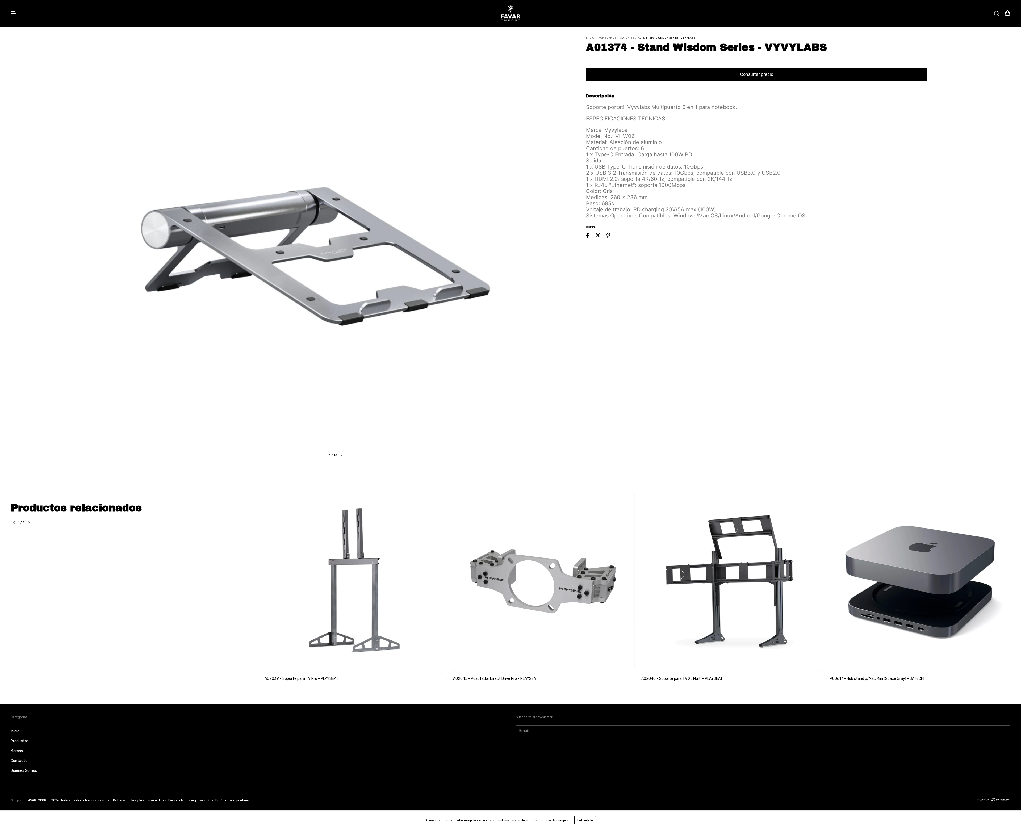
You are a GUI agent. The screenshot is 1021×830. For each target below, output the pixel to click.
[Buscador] (996, 13)
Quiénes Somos (24, 770)
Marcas (17, 751)
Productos (20, 741)
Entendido (585, 820)
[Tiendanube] (993, 800)
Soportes (627, 37)
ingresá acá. (200, 800)
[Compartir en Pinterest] (608, 235)
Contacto (19, 760)
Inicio (590, 37)
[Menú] (13, 13)
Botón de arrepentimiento (235, 800)
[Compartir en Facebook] (587, 235)
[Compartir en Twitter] (597, 235)
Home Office (607, 37)
